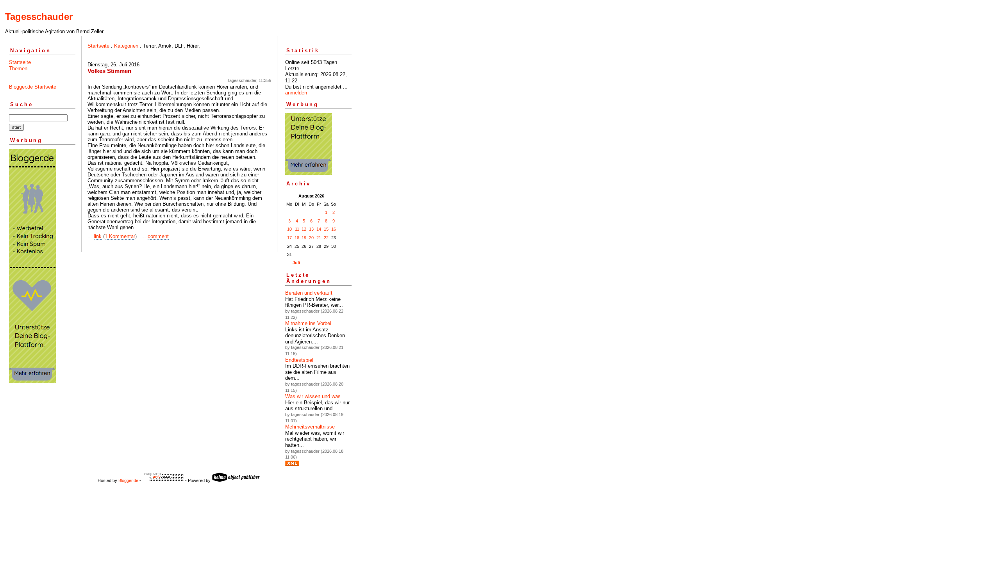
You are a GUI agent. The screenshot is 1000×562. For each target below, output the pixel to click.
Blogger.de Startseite (32, 87)
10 (289, 229)
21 (318, 237)
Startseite (20, 62)
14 (318, 229)
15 (326, 229)
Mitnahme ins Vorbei (308, 323)
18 (297, 237)
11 (297, 229)
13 (311, 229)
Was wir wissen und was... (315, 396)
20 (311, 237)
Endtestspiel (299, 360)
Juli (296, 262)
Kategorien (126, 46)
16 (333, 229)
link (98, 236)
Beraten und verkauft (308, 293)
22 (326, 237)
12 (304, 229)
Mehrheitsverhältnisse (310, 427)
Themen (18, 68)
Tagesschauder (39, 16)
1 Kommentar (120, 236)
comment (158, 236)
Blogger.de (128, 480)
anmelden (296, 93)
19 (304, 237)
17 (289, 237)
